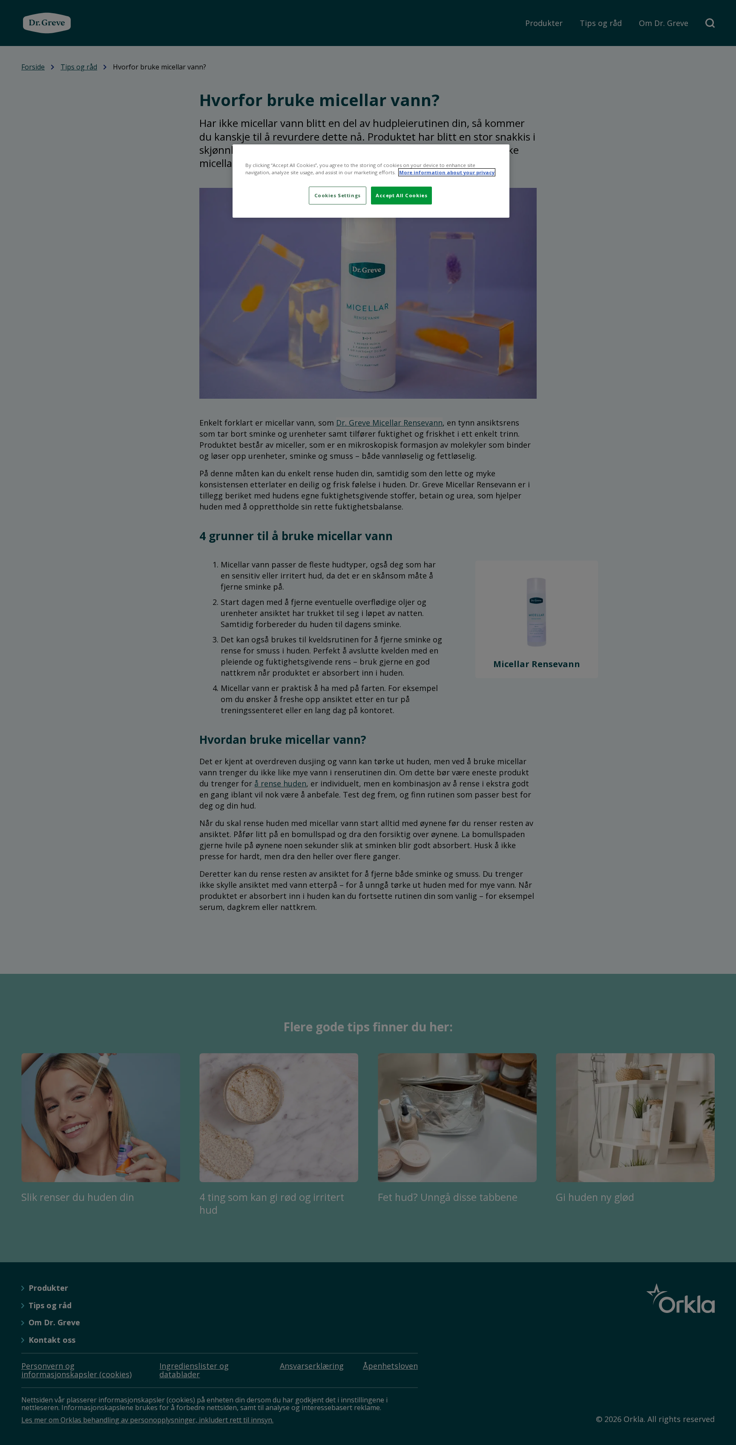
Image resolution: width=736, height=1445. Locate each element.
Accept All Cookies (401, 195)
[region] (371, 181)
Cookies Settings (337, 195)
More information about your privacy (446, 172)
